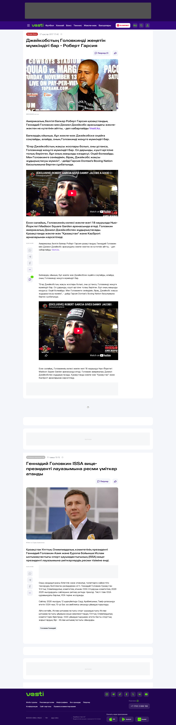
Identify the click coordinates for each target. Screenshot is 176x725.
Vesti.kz (94, 128)
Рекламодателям (47, 702)
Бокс (69, 25)
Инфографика (62, 702)
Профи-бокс (32, 34)
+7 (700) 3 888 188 (139, 706)
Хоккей (60, 25)
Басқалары (105, 25)
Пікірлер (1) (103, 53)
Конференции (31, 706)
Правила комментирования (65, 706)
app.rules (54, 718)
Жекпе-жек (90, 25)
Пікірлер (104, 481)
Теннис (78, 25)
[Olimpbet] (122, 25)
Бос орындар (75, 702)
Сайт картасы (45, 706)
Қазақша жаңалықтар (35, 457)
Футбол (49, 25)
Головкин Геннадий (48, 628)
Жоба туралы (31, 702)
